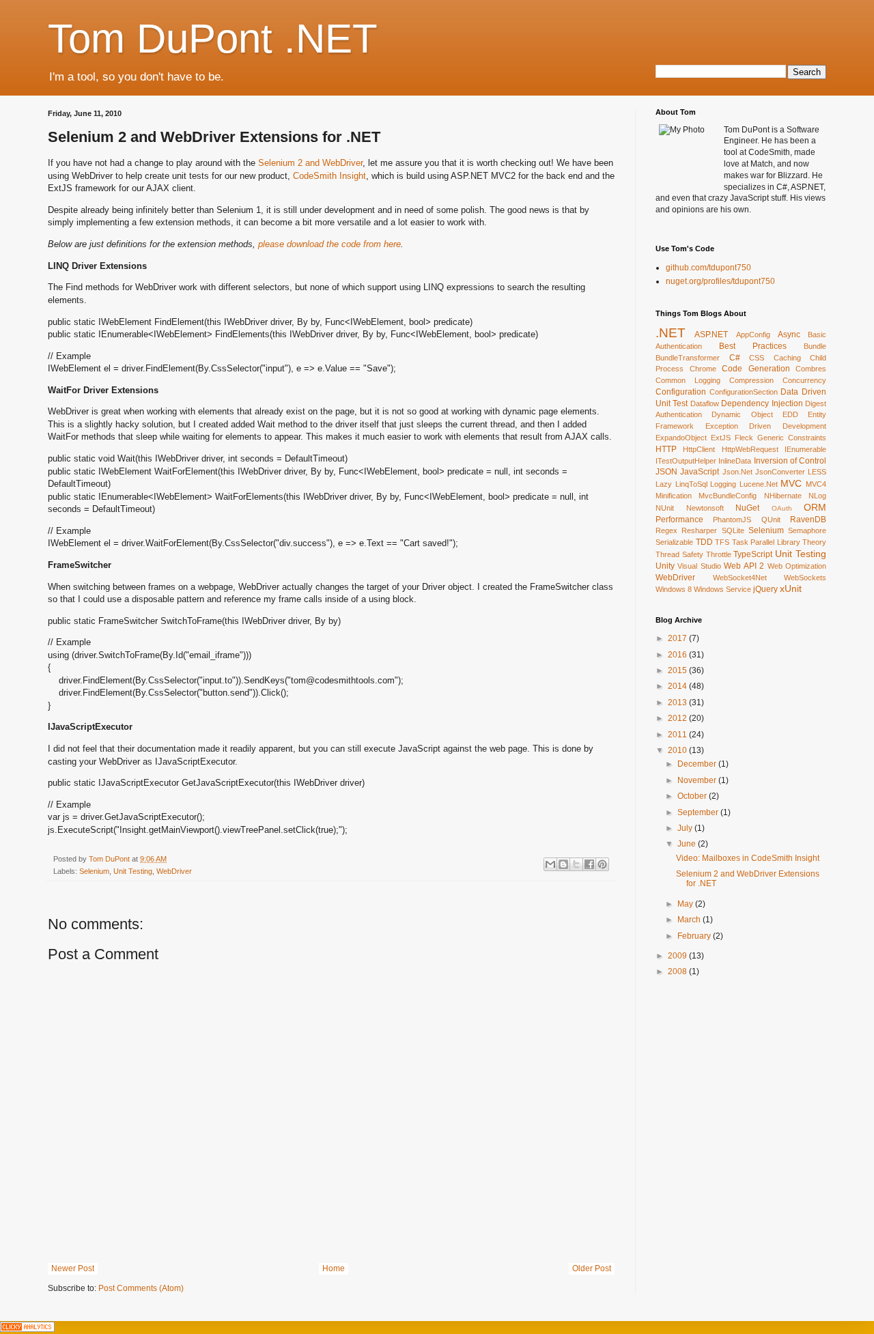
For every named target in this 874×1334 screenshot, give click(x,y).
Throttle (718, 554)
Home (333, 1268)
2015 (678, 670)
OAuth (782, 508)
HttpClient (699, 449)
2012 (678, 718)
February (695, 936)
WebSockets (805, 577)
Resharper (699, 530)
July (685, 828)
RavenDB (808, 519)
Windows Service (722, 589)
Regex (666, 530)
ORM (815, 507)
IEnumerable (805, 449)
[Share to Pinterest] (602, 864)
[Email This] (550, 864)
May (686, 904)
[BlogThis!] (563, 864)
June (687, 844)
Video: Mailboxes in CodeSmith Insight (747, 858)
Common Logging (688, 380)
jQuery (765, 589)
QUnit (770, 519)
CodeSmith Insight (329, 176)
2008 (678, 971)
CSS (756, 358)
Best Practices (753, 346)
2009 (678, 956)
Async (789, 334)
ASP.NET (711, 334)
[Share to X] (576, 864)
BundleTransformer (688, 358)
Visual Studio (698, 566)
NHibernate (783, 496)
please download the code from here (329, 244)
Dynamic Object (741, 414)
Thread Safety (679, 554)
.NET (671, 333)
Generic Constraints (791, 438)
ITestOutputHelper (686, 461)
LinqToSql (691, 484)
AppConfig (753, 334)
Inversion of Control (790, 461)
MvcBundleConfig (728, 496)
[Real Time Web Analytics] (27, 1329)
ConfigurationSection (743, 392)
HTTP (666, 449)
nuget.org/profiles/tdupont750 (720, 281)
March (690, 919)
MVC (791, 483)
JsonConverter (780, 472)
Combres (810, 369)
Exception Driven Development (765, 426)
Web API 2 (744, 566)
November (697, 780)
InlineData (734, 461)
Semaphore (807, 530)
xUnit (791, 588)
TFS (722, 542)
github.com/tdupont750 (708, 267)
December (697, 764)
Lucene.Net (758, 484)
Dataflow (704, 403)
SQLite (733, 530)
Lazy (664, 484)
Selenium (94, 871)
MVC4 (816, 484)
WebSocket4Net (740, 577)
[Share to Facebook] (589, 864)
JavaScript (699, 472)
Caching (787, 358)
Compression (751, 380)
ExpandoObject (681, 438)
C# (734, 358)
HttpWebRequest (750, 449)
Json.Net (737, 472)
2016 (678, 654)
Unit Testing (132, 871)
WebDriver (174, 871)
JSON (666, 472)
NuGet (747, 508)
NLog (817, 496)
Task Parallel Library (766, 542)
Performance (679, 519)
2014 (678, 686)
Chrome (703, 369)
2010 (678, 750)
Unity (665, 566)
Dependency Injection (761, 403)
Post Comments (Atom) (141, 1288)
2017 (678, 638)
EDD (790, 414)
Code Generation (756, 368)
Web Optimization (796, 566)
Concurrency (804, 380)
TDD (704, 542)
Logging (723, 484)
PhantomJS (732, 519)
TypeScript (752, 554)
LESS (817, 472)
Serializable (674, 542)
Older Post (591, 1268)
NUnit (665, 508)
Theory (814, 542)
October (693, 796)
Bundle (815, 346)
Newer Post (72, 1268)
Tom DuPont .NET (213, 38)
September (698, 812)
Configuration (681, 392)
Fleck (744, 438)
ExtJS (721, 438)
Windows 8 (674, 589)
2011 (678, 734)
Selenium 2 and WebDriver (310, 163)
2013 (678, 702)
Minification (674, 496)
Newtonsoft (705, 508)
